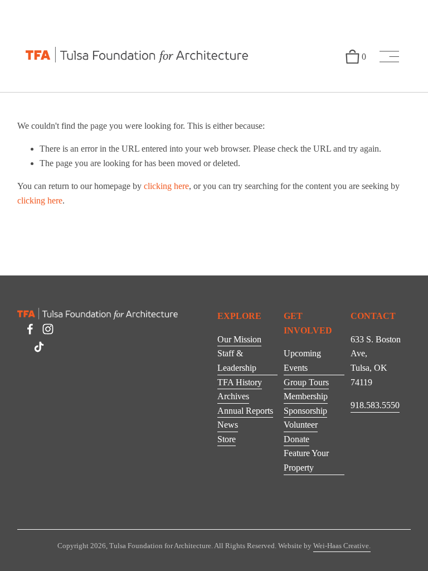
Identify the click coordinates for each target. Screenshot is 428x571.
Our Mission (239, 339)
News (227, 424)
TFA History (239, 382)
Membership (306, 396)
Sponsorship (305, 410)
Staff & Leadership (236, 360)
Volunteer (301, 424)
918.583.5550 (375, 405)
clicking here (166, 186)
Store (226, 439)
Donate (296, 439)
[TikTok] (39, 346)
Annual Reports (245, 410)
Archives (233, 396)
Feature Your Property (306, 460)
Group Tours (306, 382)
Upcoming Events (302, 360)
